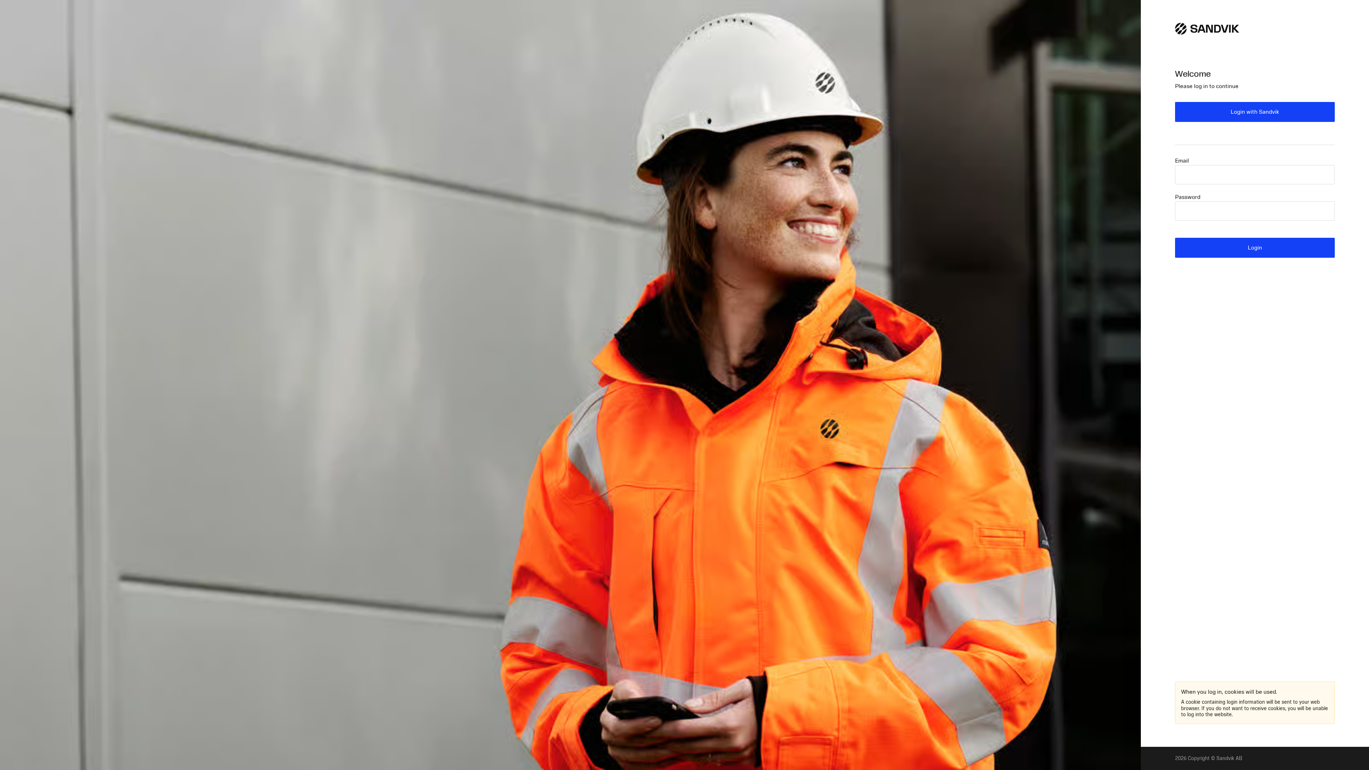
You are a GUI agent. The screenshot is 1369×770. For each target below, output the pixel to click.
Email (1182, 160)
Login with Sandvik (1255, 111)
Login (1255, 247)
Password (1187, 197)
